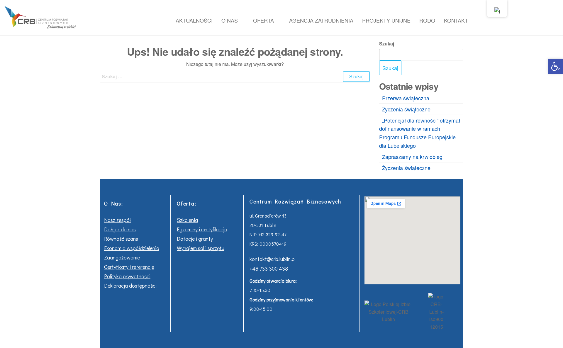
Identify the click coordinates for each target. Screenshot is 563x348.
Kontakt (456, 20)
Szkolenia (187, 219)
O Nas (229, 20)
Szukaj (386, 43)
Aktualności (194, 20)
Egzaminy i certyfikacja (202, 229)
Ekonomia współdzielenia (131, 248)
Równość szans (121, 238)
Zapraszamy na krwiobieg (412, 156)
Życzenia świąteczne (406, 109)
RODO (427, 20)
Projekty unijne (386, 20)
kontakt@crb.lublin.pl (273, 258)
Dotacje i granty (195, 238)
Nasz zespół (117, 219)
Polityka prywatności (127, 276)
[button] (555, 66)
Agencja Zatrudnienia (321, 20)
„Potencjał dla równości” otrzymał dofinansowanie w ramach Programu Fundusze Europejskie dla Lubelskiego (419, 132)
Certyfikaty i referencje (129, 266)
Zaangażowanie (122, 257)
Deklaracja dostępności (130, 285)
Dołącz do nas (120, 229)
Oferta (263, 20)
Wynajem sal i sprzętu (200, 248)
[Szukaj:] (235, 76)
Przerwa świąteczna (405, 98)
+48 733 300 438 (269, 268)
